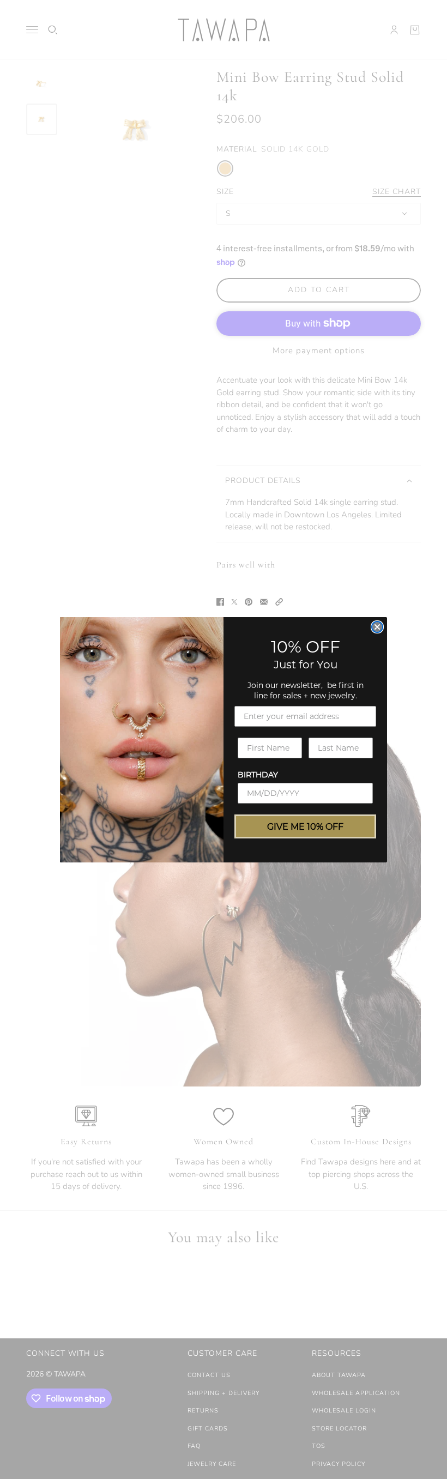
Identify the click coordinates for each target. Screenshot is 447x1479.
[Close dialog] (377, 626)
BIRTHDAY (258, 774)
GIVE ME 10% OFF (305, 826)
